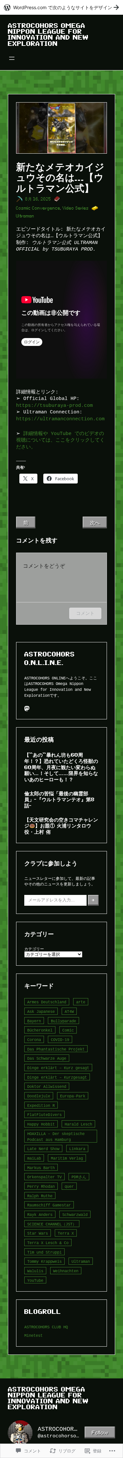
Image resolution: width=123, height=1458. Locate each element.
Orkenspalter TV (44, 1176)
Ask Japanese (41, 1011)
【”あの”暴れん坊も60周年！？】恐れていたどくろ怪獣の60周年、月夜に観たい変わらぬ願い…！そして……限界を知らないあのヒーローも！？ (61, 767)
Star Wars (37, 1233)
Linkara (77, 1148)
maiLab (34, 1158)
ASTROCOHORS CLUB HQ (46, 1326)
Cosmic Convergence (38, 208)
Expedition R (41, 1105)
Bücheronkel (39, 1030)
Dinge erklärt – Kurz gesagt (58, 1067)
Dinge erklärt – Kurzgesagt (57, 1077)
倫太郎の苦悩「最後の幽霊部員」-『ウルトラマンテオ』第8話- (59, 799)
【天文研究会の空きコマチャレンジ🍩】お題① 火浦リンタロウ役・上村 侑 (61, 826)
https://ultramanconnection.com (60, 419)
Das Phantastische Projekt (56, 1049)
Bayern (34, 1020)
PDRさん (79, 1176)
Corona (34, 1039)
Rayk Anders (39, 1214)
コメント (85, 613)
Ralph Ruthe (39, 1195)
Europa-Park (72, 1095)
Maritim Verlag (67, 1158)
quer (69, 1186)
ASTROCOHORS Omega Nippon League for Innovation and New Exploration (48, 34)
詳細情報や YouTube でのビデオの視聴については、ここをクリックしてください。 (60, 440)
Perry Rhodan (41, 1186)
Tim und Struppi (44, 1252)
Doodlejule (38, 1095)
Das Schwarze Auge (46, 1058)
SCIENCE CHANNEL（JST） (51, 1223)
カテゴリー (34, 948)
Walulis (35, 1270)
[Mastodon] (27, 708)
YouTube (35, 1280)
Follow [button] (100, 1432)
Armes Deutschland (46, 1001)
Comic (68, 1030)
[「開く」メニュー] (12, 58)
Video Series (76, 208)
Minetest (33, 1335)
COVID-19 (60, 1039)
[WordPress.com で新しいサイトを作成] (61, 7)
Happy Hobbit (41, 1124)
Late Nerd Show (43, 1148)
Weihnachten (65, 1270)
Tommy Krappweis (44, 1261)
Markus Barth (41, 1167)
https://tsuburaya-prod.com (54, 405)
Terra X (66, 1233)
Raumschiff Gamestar (49, 1204)
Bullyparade (63, 1020)
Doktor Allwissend (46, 1086)
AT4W (69, 1011)
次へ (95, 522)
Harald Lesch (78, 1124)
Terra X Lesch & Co (48, 1242)
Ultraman (25, 216)
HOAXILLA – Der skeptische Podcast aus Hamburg (56, 1136)
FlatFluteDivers (44, 1114)
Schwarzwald (75, 1214)
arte (80, 1001)
